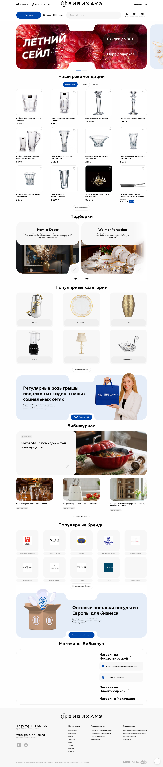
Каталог (29, 15)
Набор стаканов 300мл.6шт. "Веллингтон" (28, 195)
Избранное (134, 17)
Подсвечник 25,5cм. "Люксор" (132, 118)
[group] (81, 46)
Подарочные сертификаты (101, 733)
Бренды (59, 15)
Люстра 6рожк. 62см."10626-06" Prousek (97, 195)
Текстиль (71, 739)
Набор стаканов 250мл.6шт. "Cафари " (28, 119)
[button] (76, 278)
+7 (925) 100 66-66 (43, 4)
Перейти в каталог (81, 369)
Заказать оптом (140, 4)
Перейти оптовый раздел (81, 635)
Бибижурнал (95, 739)
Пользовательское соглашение (134, 733)
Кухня (70, 736)
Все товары (72, 730)
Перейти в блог (81, 516)
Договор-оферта (129, 736)
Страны (71, 751)
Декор (70, 745)
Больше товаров (81, 208)
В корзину (38, 111)
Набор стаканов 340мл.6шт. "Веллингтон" (132, 157)
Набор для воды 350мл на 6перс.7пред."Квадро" (27, 157)
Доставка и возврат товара (101, 730)
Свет (70, 742)
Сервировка (72, 733)
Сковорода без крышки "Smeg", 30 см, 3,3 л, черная (132, 195)
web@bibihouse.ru (30, 735)
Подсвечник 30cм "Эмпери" (97, 118)
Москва (23, 4)
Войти (127, 17)
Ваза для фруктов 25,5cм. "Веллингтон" (96, 157)
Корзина (142, 15)
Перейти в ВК (84, 417)
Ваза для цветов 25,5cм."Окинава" (58, 195)
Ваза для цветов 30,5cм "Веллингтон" (61, 157)
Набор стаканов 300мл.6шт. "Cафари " (63, 119)
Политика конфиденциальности (135, 730)
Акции (48, 15)
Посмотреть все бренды (81, 586)
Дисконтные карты (98, 736)
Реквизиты (127, 739)
